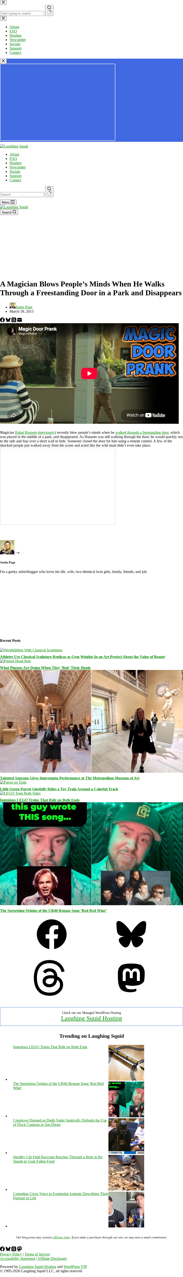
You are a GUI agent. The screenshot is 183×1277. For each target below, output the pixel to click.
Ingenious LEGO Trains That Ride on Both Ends (40, 800)
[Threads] (14, 321)
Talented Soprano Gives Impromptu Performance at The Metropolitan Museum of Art (69, 778)
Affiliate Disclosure (52, 1259)
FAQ (13, 159)
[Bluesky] (8, 321)
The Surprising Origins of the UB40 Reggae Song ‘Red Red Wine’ (53, 911)
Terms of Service (37, 1254)
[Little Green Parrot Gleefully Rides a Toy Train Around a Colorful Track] (13, 782)
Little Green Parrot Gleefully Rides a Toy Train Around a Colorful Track (59, 789)
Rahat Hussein (26, 432)
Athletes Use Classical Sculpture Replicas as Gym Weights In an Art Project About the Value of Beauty (82, 657)
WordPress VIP (75, 1267)
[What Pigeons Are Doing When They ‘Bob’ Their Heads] (15, 661)
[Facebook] (3, 321)
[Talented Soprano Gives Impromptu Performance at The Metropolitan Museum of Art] (91, 771)
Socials (15, 171)
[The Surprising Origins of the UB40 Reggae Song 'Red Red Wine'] (126, 1116)
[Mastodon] (131, 994)
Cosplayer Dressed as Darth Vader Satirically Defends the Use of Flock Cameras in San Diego (60, 1122)
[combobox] (22, 194)
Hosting (15, 163)
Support (15, 176)
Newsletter (18, 167)
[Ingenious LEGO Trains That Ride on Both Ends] (20, 793)
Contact (15, 180)
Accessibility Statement (17, 1259)
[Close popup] (3, 61)
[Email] (19, 321)
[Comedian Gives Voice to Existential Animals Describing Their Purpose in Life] (126, 1226)
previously (47, 432)
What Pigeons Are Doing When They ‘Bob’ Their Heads (45, 668)
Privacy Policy (11, 1254)
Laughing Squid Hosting (91, 1018)
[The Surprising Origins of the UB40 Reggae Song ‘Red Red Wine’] (91, 904)
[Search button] (49, 191)
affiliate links (61, 1237)
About (14, 154)
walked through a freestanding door (141, 432)
